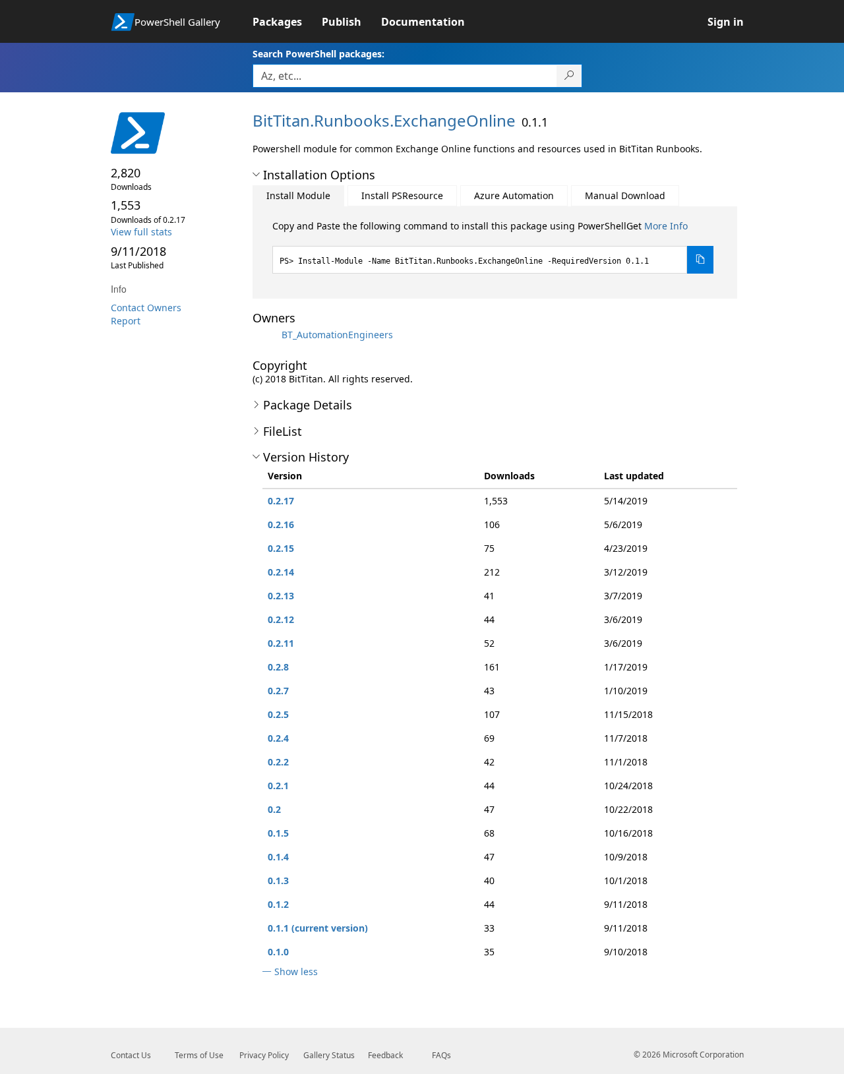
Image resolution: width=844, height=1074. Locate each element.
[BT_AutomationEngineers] (266, 334)
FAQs (441, 1055)
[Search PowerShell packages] (569, 76)
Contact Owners (146, 307)
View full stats (141, 231)
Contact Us (131, 1055)
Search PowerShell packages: (318, 53)
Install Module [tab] (298, 195)
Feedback (385, 1055)
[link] (287, 21)
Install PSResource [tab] (402, 195)
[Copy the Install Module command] (700, 260)
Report (125, 320)
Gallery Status (329, 1055)
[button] (256, 175)
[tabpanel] (493, 247)
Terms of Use (199, 1055)
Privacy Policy (264, 1055)
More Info (666, 226)
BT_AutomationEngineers (337, 334)
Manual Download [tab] (625, 195)
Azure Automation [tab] (514, 195)
